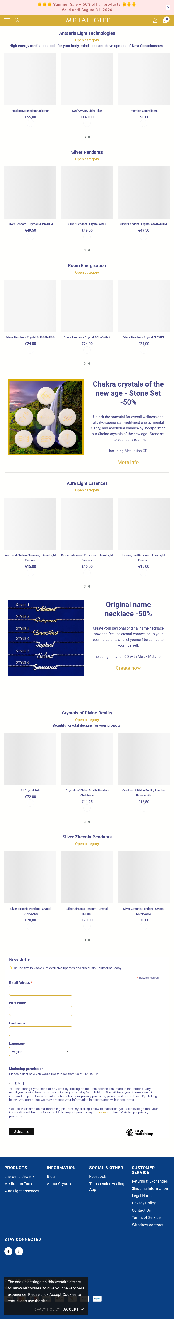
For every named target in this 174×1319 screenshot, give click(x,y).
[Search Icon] (20, 20)
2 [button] (89, 137)
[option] (30, 90)
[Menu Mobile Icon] (7, 20)
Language (17, 1043)
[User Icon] (155, 20)
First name (17, 1003)
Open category (87, 40)
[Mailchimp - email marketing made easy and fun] (140, 1136)
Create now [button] (128, 668)
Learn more (102, 1112)
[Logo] (87, 20)
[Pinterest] (19, 1251)
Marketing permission (26, 1069)
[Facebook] (8, 1251)
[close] (168, 7)
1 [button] (85, 137)
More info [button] (128, 462)
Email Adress (21, 982)
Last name (17, 1023)
